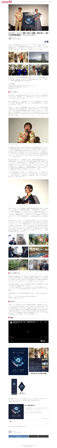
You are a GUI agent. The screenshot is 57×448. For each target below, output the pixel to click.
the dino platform (29, 446)
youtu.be (10, 345)
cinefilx (13, 38)
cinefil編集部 (18, 38)
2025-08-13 (14, 37)
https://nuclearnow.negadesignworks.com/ (17, 426)
